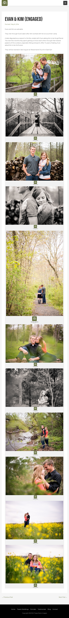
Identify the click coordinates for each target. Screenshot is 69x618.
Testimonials (42, 609)
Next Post (63, 597)
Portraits (33, 609)
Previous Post (7, 597)
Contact (55, 609)
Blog (49, 609)
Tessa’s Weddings (23, 609)
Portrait (7, 24)
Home (13, 609)
